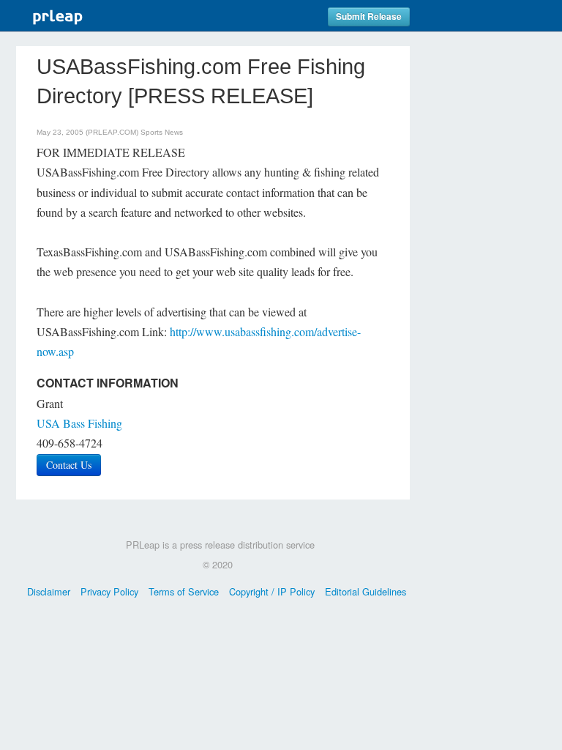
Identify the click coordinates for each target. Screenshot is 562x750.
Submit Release (369, 16)
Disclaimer (48, 591)
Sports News (161, 132)
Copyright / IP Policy (272, 591)
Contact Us (68, 465)
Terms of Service (184, 591)
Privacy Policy (109, 591)
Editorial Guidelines (365, 591)
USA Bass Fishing (79, 423)
